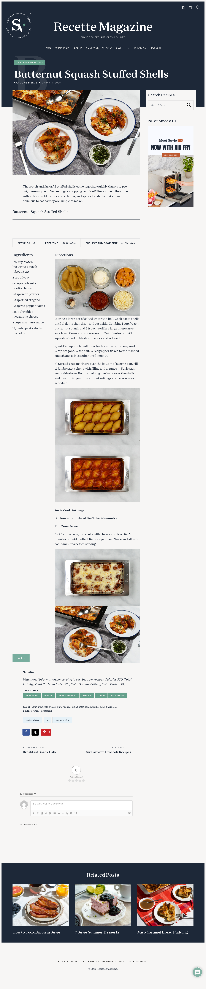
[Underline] (42, 813)
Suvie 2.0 (111, 706)
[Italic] (38, 813)
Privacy (75, 961)
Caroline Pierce (25, 82)
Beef (119, 47)
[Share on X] (35, 732)
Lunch (101, 695)
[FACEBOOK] (183, 7)
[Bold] (33, 813)
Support (142, 961)
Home (48, 47)
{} (71, 813)
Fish (128, 47)
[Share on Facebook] (26, 732)
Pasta (101, 706)
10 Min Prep (62, 47)
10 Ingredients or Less (30, 63)
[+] (75, 813)
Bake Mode (32, 695)
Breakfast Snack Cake (40, 752)
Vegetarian (117, 695)
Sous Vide (92, 47)
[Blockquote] (59, 813)
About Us (125, 961)
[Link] (67, 813)
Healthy (77, 47)
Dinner (48, 695)
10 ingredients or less (43, 706)
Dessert (156, 47)
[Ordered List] (50, 813)
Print (19, 657)
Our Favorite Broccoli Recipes (108, 752)
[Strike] (46, 813)
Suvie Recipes (30, 710)
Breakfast (140, 47)
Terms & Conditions (99, 961)
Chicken (107, 47)
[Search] (198, 7)
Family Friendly (68, 695)
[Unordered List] (54, 813)
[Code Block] (63, 813)
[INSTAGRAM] (190, 7)
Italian (87, 695)
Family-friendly (79, 706)
